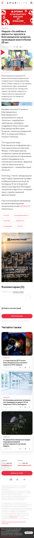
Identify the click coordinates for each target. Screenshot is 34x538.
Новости (4, 28)
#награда (7, 220)
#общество (20, 220)
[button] (24, 479)
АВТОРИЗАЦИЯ (17, 316)
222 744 (6, 463)
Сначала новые (6, 292)
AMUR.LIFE (25, 206)
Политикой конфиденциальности (9, 536)
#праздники (8, 226)
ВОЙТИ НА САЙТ (17, 473)
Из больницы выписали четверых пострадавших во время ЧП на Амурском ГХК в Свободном (16, 402)
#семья (20, 226)
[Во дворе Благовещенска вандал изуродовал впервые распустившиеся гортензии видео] (30, 448)
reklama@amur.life (24, 465)
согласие (3, 530)
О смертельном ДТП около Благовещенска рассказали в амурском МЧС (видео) (15, 362)
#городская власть (21, 215)
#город (6, 215)
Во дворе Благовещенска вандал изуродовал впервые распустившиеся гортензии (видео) (16, 443)
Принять (29, 532)
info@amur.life (6, 465)
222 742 (23, 463)
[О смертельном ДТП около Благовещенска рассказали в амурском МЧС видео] (30, 367)
